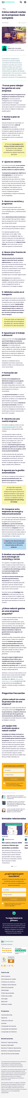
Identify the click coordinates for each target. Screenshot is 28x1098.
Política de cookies (6, 996)
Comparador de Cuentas (8, 1026)
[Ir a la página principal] (8, 2)
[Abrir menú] (25, 2)
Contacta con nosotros (8, 982)
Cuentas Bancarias (6, 1015)
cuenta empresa (7, 427)
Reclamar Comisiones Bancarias (10, 1051)
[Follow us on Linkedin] (12, 965)
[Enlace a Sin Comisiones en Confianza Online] (14, 960)
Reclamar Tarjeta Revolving (9, 1042)
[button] (13, 866)
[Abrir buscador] (21, 2)
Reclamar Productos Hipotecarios (11, 1048)
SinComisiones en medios (8, 979)
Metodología (5, 990)
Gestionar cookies (6, 1004)
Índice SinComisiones (7, 987)
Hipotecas (4, 1018)
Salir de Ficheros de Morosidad (10, 1054)
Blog (4, 9)
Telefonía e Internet (7, 1020)
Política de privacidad (7, 993)
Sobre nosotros (5, 976)
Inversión (3, 1023)
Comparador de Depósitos (9, 1029)
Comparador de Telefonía (9, 1032)
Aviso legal (4, 999)
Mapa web (4, 1001)
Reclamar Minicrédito (7, 1045)
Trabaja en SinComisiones (8, 985)
